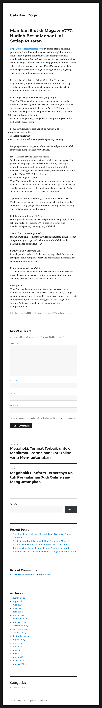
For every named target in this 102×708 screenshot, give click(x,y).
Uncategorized (20, 687)
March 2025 (18, 657)
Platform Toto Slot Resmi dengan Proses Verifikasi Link (40, 544)
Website (14, 405)
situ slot (59, 313)
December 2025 (20, 625)
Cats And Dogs (23, 15)
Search (13, 504)
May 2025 (17, 650)
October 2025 (19, 632)
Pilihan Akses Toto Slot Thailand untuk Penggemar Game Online (44, 551)
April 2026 (18, 611)
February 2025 (20, 660)
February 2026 (20, 618)
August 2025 (19, 639)
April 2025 (18, 653)
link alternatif (38, 313)
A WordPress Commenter (22, 574)
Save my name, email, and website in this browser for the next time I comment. (44, 418)
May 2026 (17, 608)
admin (16, 313)
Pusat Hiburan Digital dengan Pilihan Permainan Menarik (41, 541)
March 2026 (19, 615)
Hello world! (45, 574)
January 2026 (19, 622)
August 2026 (19, 598)
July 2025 (17, 643)
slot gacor (67, 313)
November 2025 (20, 629)
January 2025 (19, 664)
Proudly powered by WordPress (36, 701)
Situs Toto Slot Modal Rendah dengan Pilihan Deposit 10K (41, 548)
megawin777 (50, 313)
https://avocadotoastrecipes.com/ (27, 49)
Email (14, 393)
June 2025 (18, 646)
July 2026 (17, 601)
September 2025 (21, 636)
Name (13, 381)
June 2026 (18, 605)
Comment (15, 343)
